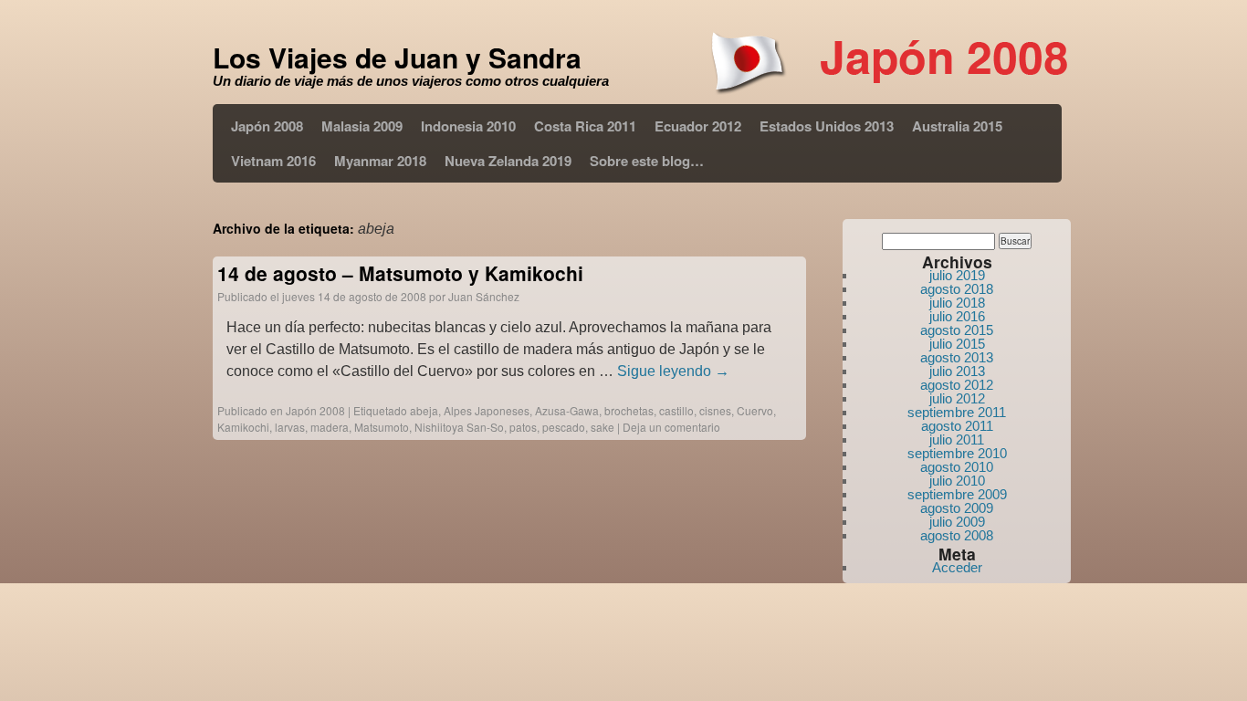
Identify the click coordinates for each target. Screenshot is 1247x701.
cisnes (715, 410)
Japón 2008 (267, 126)
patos (523, 426)
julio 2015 (957, 343)
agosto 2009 (956, 508)
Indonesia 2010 (468, 126)
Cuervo (755, 410)
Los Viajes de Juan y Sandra (397, 57)
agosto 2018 (956, 289)
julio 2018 (957, 302)
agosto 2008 (956, 535)
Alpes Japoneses (486, 410)
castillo (676, 410)
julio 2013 (957, 371)
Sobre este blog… (647, 161)
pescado (563, 426)
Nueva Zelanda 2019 (508, 161)
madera (329, 426)
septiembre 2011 (956, 412)
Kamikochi (243, 426)
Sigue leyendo (673, 371)
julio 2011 (956, 439)
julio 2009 (957, 521)
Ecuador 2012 (698, 126)
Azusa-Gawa (567, 410)
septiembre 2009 (957, 494)
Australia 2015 (957, 126)
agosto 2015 (956, 330)
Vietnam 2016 (273, 161)
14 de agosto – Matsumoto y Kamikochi (400, 273)
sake (602, 426)
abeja (424, 410)
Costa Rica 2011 (585, 126)
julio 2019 (957, 275)
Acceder (957, 567)
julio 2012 (957, 398)
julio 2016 (957, 316)
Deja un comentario (671, 426)
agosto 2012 (956, 384)
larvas (290, 426)
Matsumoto (381, 426)
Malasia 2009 (362, 126)
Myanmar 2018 (380, 161)
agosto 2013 (956, 357)
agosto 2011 (957, 426)
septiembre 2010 (957, 453)
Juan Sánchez (483, 296)
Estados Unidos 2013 (827, 126)
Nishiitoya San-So (459, 426)
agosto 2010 (956, 467)
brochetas (629, 410)
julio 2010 (957, 480)
